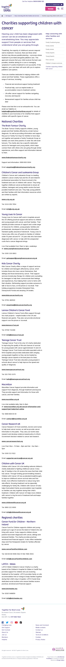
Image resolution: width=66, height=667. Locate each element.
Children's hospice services (54, 63)
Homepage (2, 16)
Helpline (4, 639)
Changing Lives (7, 625)
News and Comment (42, 625)
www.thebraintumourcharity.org (14, 157)
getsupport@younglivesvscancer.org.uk (21, 258)
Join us (4, 635)
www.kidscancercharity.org (12, 295)
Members (5, 637)
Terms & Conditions (42, 635)
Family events (50, 46)
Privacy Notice (40, 639)
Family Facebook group (53, 42)
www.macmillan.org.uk (10, 399)
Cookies (38, 637)
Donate (50, 8)
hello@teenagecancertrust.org (18, 379)
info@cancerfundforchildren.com (19, 559)
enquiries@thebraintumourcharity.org (20, 167)
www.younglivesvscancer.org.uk (16, 248)
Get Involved (6, 630)
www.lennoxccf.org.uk (10, 325)
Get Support (9, 15)
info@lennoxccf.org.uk (15, 335)
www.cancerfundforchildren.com (14, 549)
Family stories (50, 49)
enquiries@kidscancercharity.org (19, 305)
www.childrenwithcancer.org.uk (14, 502)
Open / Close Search (58, 8)
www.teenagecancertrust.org (13, 369)
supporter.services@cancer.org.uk (19, 458)
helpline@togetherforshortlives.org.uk (16, 111)
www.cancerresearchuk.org (12, 441)
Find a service (50, 60)
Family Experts (50, 53)
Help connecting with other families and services (26, 15)
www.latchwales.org (9, 589)
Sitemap (38, 632)
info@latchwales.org (14, 598)
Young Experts (50, 56)
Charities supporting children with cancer (54, 67)
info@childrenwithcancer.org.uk (18, 512)
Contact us (39, 630)
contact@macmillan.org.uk (16, 419)
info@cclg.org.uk (13, 209)
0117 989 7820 (16, 617)
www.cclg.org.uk (8, 199)
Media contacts (40, 627)
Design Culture (60, 660)
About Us (5, 632)
